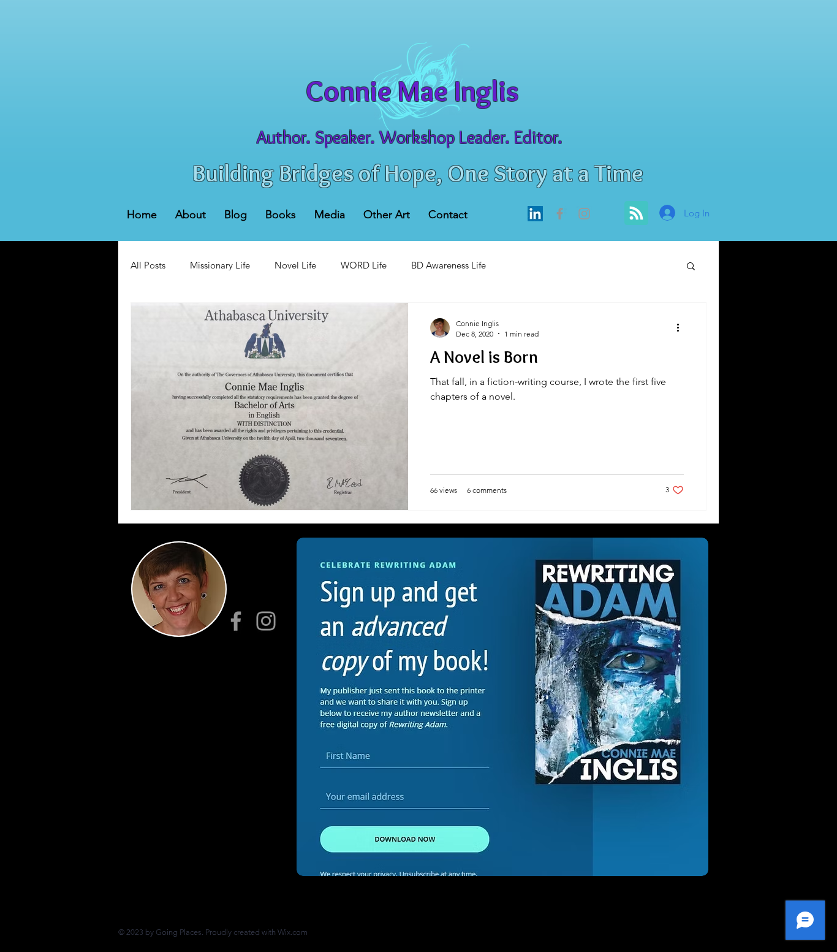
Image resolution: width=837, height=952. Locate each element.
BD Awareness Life (448, 265)
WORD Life (364, 265)
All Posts (148, 265)
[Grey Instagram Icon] (584, 213)
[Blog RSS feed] (636, 213)
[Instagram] (266, 621)
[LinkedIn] (535, 213)
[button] (691, 267)
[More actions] (682, 328)
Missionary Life (220, 265)
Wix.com (293, 932)
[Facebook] (559, 213)
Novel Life (295, 265)
